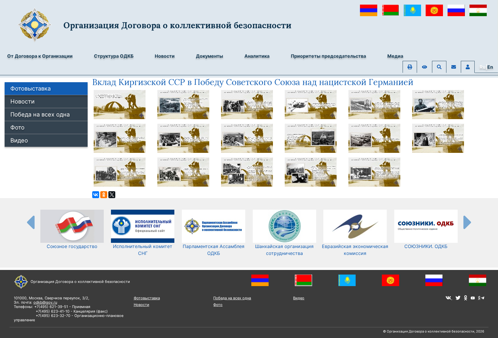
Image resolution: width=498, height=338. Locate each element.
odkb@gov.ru (45, 302)
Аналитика (256, 56)
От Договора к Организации (40, 56)
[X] (111, 194)
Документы (209, 56)
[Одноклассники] (103, 194)
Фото (17, 127)
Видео (19, 140)
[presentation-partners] (30, 222)
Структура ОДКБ (113, 56)
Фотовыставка (30, 88)
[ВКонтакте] (95, 194)
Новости (165, 56)
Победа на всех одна (40, 114)
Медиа (395, 56)
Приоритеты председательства (328, 56)
